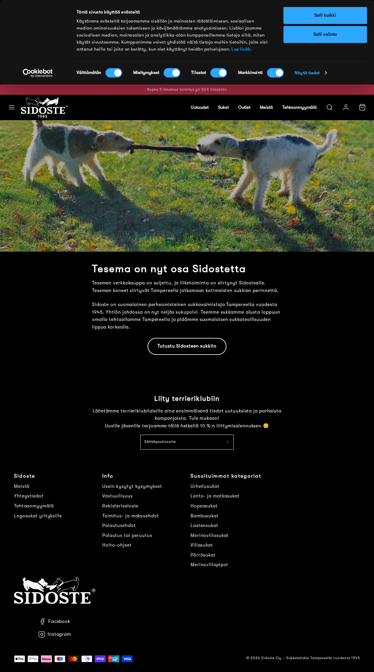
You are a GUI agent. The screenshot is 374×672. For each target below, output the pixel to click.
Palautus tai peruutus (127, 535)
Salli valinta (325, 34)
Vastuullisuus (117, 496)
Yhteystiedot (29, 496)
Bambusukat (205, 516)
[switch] (172, 72)
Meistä (266, 107)
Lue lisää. (241, 49)
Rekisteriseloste (120, 506)
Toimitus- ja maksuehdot (130, 516)
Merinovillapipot (209, 564)
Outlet (244, 107)
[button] (12, 107)
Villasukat (202, 545)
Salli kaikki (325, 15)
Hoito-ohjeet (117, 545)
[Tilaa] (227, 442)
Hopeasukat (204, 506)
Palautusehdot (119, 525)
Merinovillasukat (209, 535)
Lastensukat (204, 525)
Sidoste (24, 476)
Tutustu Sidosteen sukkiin (187, 346)
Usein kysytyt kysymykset (132, 486)
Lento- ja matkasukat (215, 496)
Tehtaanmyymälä (299, 107)
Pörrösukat (203, 555)
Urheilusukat (205, 486)
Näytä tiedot (307, 72)
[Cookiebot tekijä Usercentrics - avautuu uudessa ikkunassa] (37, 73)
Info (107, 476)
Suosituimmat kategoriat (226, 476)
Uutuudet (200, 107)
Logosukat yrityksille (38, 516)
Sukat (223, 107)
